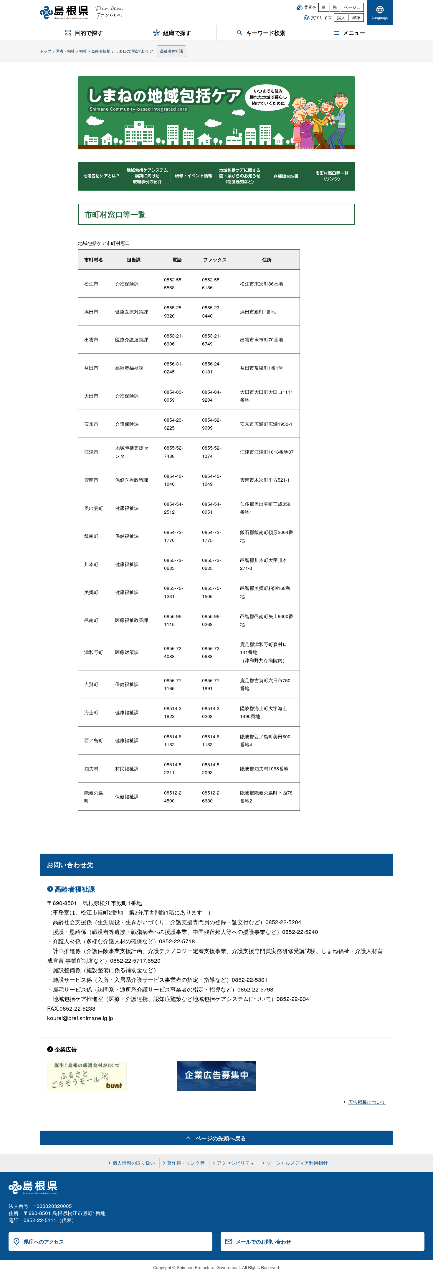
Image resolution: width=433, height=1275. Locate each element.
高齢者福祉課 (171, 51)
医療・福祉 (65, 51)
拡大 (341, 17)
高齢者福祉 (100, 51)
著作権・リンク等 (186, 1162)
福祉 (83, 51)
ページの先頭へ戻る (221, 1138)
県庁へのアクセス (44, 1241)
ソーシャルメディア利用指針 (297, 1162)
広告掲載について (367, 1102)
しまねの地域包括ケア (134, 51)
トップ (45, 51)
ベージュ (352, 7)
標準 (356, 17)
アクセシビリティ (235, 1162)
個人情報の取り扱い (134, 1162)
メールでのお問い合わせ (263, 1241)
